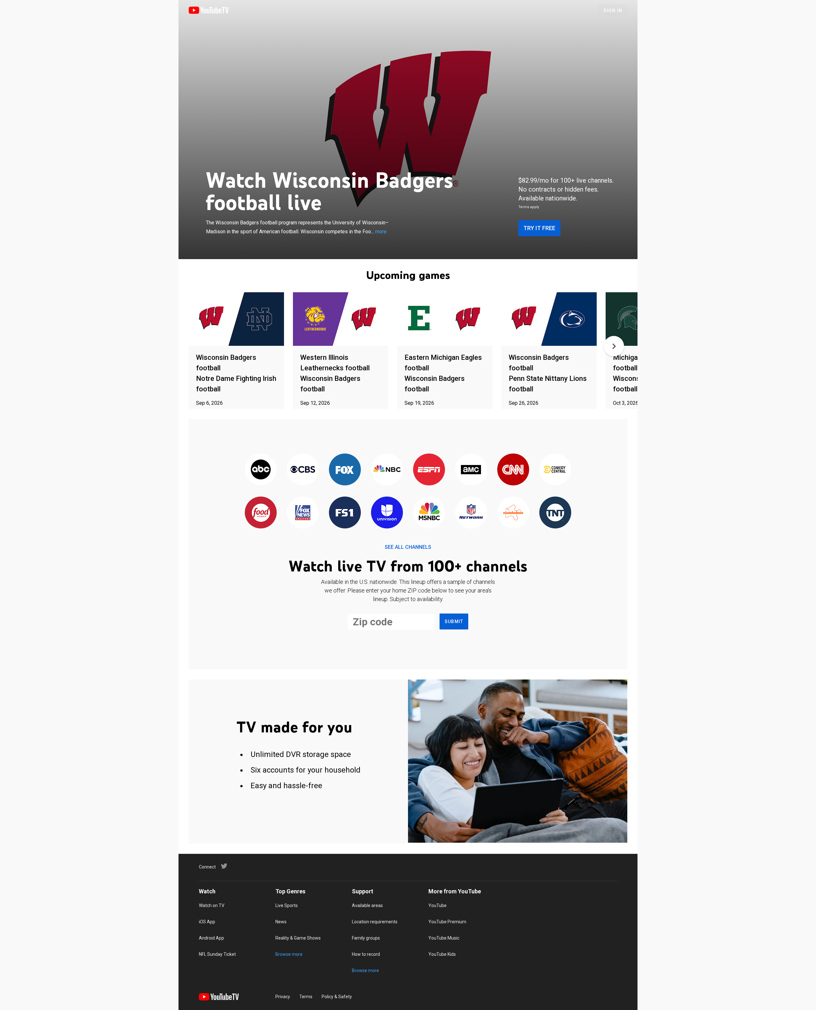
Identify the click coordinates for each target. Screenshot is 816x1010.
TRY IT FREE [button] (539, 228)
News (281, 921)
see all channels (408, 547)
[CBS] (303, 469)
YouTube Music (443, 938)
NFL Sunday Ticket (217, 954)
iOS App (207, 921)
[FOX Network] (345, 469)
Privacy (282, 996)
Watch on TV (211, 905)
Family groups (366, 938)
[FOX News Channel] (303, 512)
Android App (211, 938)
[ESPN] (429, 469)
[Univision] (387, 512)
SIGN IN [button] (612, 10)
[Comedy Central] (555, 469)
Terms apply (528, 207)
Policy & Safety (337, 996)
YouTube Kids (442, 954)
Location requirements (374, 921)
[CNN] (513, 469)
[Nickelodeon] (513, 512)
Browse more (288, 954)
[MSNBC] (429, 512)
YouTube (437, 905)
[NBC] (387, 469)
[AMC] (471, 469)
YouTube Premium (447, 921)
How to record (366, 954)
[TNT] (555, 512)
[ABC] (261, 469)
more (381, 232)
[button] (614, 346)
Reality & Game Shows (298, 938)
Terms (305, 996)
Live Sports (286, 905)
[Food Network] (261, 512)
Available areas (367, 905)
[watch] (236, 319)
